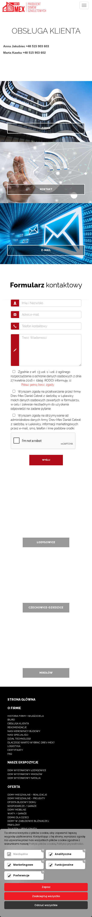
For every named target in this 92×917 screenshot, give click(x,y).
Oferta (13, 786)
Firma (46, 128)
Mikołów (46, 672)
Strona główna (21, 699)
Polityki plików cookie (42, 844)
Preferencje (21, 875)
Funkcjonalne (64, 865)
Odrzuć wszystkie (46, 905)
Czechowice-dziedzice (45, 607)
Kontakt (46, 189)
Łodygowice (46, 542)
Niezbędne (20, 854)
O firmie (14, 708)
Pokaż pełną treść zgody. (38, 384)
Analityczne (63, 854)
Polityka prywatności (70, 844)
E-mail (46, 250)
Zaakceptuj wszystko (46, 896)
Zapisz (46, 887)
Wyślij (46, 460)
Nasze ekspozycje (22, 762)
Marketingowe (23, 865)
